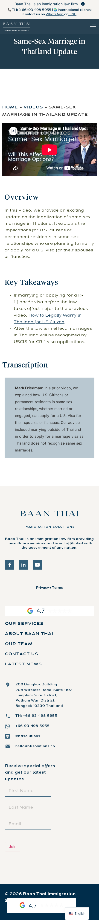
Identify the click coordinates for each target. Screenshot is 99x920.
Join (12, 846)
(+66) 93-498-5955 (35, 10)
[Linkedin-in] (23, 565)
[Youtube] (37, 565)
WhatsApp (55, 14)
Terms (57, 587)
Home (10, 107)
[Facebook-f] (9, 565)
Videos (33, 107)
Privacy (42, 587)
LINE (72, 14)
